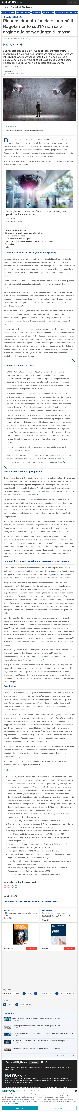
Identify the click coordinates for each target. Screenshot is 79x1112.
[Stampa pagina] (21, 44)
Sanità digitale (21, 12)
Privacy (27, 39)
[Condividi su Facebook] (3, 44)
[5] (69, 577)
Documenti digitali (33, 12)
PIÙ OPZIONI (57, 1108)
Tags (18, 1067)
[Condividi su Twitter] (10, 44)
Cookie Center (9, 1069)
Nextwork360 (9, 1078)
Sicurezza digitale (16, 39)
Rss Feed (24, 1067)
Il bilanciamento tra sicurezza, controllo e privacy (24, 233)
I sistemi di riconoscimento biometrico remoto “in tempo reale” (29, 241)
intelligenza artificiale (54, 574)
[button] (5, 7)
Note (7, 247)
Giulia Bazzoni (8, 71)
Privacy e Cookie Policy (35, 1067)
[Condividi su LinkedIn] (7, 44)
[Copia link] (17, 44)
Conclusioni (9, 244)
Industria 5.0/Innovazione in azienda (52, 12)
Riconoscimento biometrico (16, 236)
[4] (64, 462)
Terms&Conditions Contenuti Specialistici (56, 1067)
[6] (9, 627)
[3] (37, 494)
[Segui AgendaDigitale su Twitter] (46, 1062)
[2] (22, 305)
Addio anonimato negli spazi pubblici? (19, 239)
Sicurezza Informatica (8, 12)
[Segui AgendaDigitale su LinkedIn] (42, 1062)
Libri (66, 12)
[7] (73, 637)
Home (5, 39)
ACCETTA (19, 1108)
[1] (8, 287)
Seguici (32, 1062)
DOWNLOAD (32, 948)
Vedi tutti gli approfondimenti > (66, 1056)
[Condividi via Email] (14, 44)
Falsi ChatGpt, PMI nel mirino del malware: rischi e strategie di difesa (31, 901)
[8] (43, 659)
